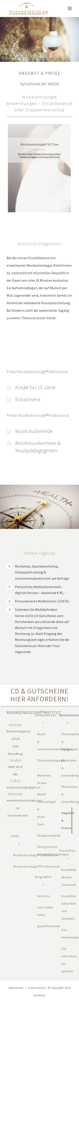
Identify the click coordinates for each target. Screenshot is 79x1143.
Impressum (16, 988)
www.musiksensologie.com (24, 800)
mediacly (39, 995)
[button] (38, 387)
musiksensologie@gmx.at (23, 787)
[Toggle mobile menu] (70, 8)
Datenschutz (36, 988)
